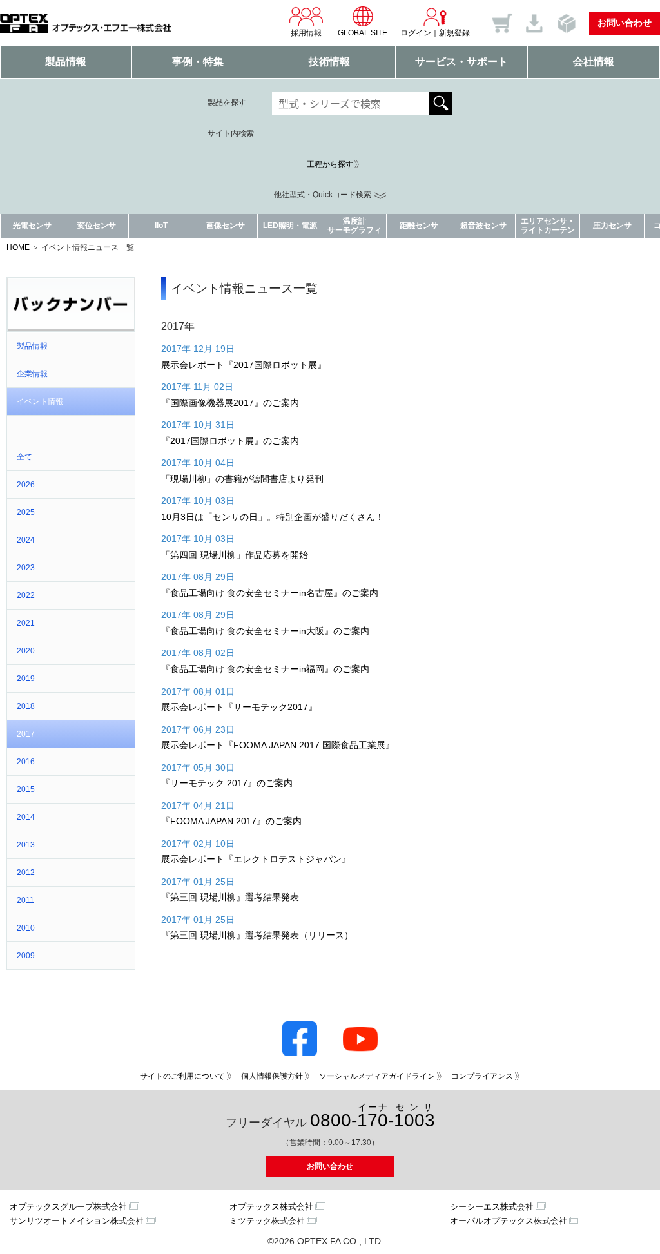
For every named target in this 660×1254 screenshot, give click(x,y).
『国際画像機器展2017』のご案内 (230, 403)
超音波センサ (483, 225)
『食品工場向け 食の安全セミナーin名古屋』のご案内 (269, 593)
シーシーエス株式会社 (492, 1206)
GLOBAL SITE (362, 32)
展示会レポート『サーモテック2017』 (239, 707)
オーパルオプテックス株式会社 (508, 1221)
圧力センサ (612, 225)
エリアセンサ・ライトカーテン (548, 225)
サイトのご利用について (182, 1076)
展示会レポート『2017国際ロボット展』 (243, 365)
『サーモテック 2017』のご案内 (227, 783)
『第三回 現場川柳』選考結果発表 (230, 897)
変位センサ (96, 225)
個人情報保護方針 (272, 1076)
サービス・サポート (461, 61)
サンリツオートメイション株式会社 (77, 1221)
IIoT (161, 225)
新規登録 (454, 32)
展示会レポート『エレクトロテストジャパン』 (256, 859)
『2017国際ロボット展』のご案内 (230, 441)
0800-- (372, 1116)
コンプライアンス (482, 1076)
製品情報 (65, 61)
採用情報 (306, 32)
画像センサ (225, 225)
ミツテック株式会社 (267, 1221)
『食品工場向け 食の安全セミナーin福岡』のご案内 (265, 669)
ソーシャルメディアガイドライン (377, 1076)
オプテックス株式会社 (271, 1206)
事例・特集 (198, 61)
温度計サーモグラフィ (354, 225)
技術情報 (329, 61)
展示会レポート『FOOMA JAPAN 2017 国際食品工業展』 (277, 745)
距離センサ (419, 225)
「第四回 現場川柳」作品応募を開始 (234, 555)
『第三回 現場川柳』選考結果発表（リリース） (257, 935)
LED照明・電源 (290, 225)
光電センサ (32, 225)
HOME (18, 247)
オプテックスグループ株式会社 (68, 1206)
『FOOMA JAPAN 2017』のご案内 (231, 821)
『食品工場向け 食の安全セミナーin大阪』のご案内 (265, 631)
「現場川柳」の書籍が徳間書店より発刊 (242, 479)
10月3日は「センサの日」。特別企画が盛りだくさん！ (272, 517)
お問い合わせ (624, 22)
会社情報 (593, 61)
